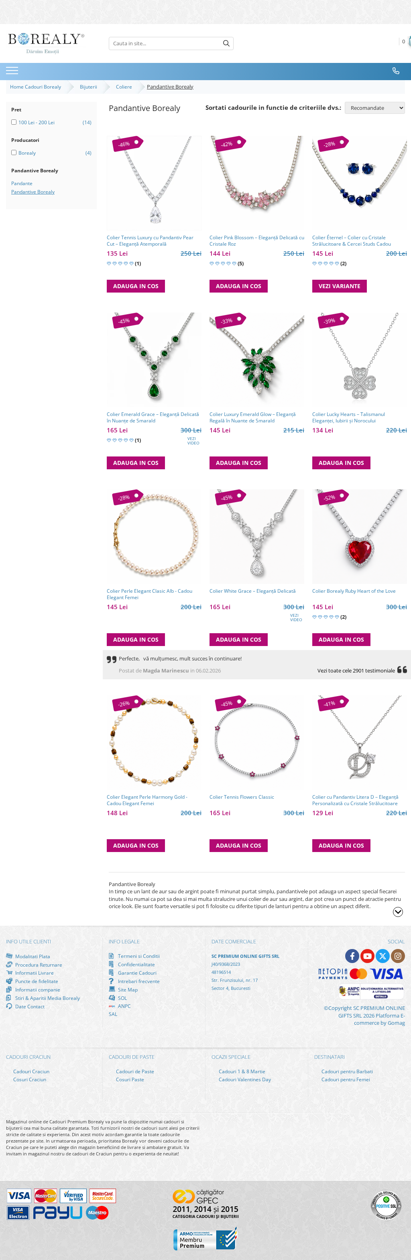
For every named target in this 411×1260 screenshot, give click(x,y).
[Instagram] (398, 956)
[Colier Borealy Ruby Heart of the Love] (359, 536)
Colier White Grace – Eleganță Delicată (253, 591)
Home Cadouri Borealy (36, 86)
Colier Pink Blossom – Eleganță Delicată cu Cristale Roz (257, 240)
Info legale (124, 941)
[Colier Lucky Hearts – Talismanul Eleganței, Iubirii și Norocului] (359, 360)
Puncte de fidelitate (36, 981)
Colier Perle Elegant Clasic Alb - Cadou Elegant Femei (149, 594)
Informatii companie (37, 989)
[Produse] (13, 73)
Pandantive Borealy (33, 191)
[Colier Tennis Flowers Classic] (257, 742)
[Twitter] (383, 956)
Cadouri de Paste (134, 1071)
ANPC (124, 1006)
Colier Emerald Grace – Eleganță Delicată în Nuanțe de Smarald (153, 417)
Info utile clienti (28, 941)
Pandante (22, 183)
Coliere (125, 86)
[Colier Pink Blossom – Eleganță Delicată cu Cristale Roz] (257, 183)
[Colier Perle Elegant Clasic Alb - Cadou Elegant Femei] (154, 536)
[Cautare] (226, 43)
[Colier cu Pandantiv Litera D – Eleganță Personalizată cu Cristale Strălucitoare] (359, 742)
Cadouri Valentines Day (244, 1079)
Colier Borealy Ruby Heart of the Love (354, 591)
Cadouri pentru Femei (345, 1079)
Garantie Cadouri (137, 972)
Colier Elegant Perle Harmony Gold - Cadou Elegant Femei (147, 800)
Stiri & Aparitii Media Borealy (47, 998)
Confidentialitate (136, 964)
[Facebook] (352, 956)
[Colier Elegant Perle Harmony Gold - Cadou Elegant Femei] (154, 742)
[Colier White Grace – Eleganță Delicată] (257, 536)
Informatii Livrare (34, 973)
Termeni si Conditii (138, 956)
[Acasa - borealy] (46, 43)
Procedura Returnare (38, 964)
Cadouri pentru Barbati (346, 1071)
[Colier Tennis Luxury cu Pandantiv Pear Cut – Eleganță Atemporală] (154, 183)
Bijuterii (90, 86)
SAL (113, 1014)
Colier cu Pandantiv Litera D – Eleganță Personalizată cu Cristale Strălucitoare (355, 800)
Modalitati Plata (32, 956)
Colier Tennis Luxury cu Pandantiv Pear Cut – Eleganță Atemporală (150, 240)
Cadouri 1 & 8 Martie (241, 1071)
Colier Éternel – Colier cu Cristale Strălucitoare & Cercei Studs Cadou (351, 240)
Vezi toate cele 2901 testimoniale (356, 670)
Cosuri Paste (129, 1079)
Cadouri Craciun (30, 1071)
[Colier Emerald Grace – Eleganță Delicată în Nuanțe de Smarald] (154, 360)
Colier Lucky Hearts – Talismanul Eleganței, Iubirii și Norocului (348, 417)
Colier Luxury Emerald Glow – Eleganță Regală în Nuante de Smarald (253, 417)
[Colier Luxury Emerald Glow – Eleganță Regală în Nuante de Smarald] (257, 360)
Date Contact (29, 1006)
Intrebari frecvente (138, 981)
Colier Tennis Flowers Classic (242, 797)
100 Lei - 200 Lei (36, 122)
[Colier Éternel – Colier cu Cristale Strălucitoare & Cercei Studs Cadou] (359, 183)
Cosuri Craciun (29, 1079)
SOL (122, 998)
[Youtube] (367, 956)
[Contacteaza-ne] (396, 71)
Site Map (127, 989)
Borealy (27, 152)
